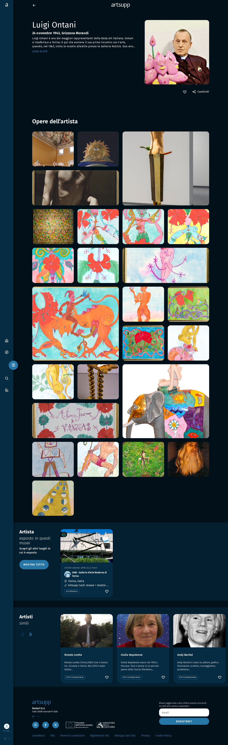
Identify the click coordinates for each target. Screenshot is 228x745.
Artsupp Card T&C (125, 735)
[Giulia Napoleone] (143, 630)
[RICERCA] (6, 378)
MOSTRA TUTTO (34, 564)
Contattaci (38, 735)
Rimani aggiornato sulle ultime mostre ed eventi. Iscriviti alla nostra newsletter (183, 704)
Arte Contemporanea (74, 677)
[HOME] (6, 340)
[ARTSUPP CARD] (6, 389)
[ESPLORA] (6, 352)
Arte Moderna (71, 591)
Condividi (203, 91)
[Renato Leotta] (86, 630)
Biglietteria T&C (99, 735)
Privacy (145, 735)
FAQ (52, 735)
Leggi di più (39, 51)
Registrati (184, 721)
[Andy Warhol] (199, 630)
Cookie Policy (163, 735)
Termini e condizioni (72, 735)
